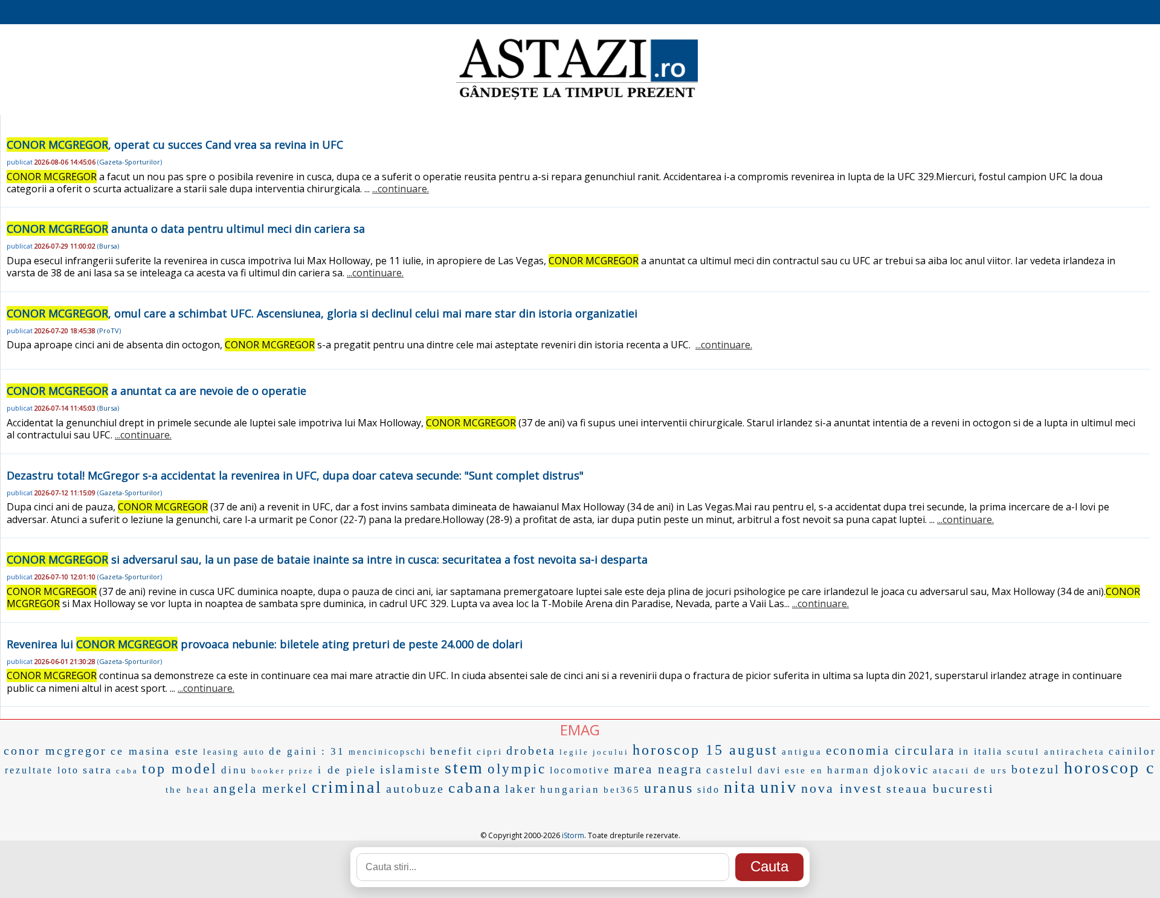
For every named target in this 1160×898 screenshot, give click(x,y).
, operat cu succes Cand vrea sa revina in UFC (175, 144)
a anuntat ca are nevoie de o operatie (156, 390)
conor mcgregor (55, 750)
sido (708, 789)
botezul (1035, 769)
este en (804, 770)
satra (97, 770)
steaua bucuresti (940, 788)
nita (740, 787)
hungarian (570, 789)
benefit (451, 751)
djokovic (901, 769)
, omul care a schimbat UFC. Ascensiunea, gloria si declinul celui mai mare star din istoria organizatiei (322, 313)
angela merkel (260, 788)
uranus (669, 788)
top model (180, 768)
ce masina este (155, 751)
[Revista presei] (577, 98)
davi (769, 770)
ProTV (109, 330)
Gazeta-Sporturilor (129, 161)
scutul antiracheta (1056, 751)
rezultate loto (42, 770)
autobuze (415, 788)
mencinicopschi (388, 751)
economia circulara (890, 750)
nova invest (842, 788)
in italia (981, 751)
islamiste (410, 769)
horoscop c (1109, 767)
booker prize (282, 770)
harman (848, 770)
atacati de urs (970, 770)
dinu (234, 770)
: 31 (333, 751)
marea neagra (658, 769)
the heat (188, 790)
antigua (802, 751)
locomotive (580, 770)
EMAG (580, 730)
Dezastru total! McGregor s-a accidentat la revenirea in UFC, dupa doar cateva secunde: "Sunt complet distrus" (295, 475)
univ (779, 787)
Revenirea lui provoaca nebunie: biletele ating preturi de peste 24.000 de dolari (265, 644)
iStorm (573, 835)
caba (127, 770)
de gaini (293, 751)
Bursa (108, 245)
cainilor (1132, 751)
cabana (474, 787)
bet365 (622, 790)
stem (464, 767)
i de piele (347, 770)
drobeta (531, 750)
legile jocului (594, 751)
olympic (517, 768)
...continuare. (400, 188)
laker (520, 788)
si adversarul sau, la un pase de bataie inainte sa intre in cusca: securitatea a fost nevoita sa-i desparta (327, 559)
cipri (490, 751)
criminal (347, 787)
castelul (730, 770)
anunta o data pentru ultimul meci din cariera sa (186, 228)
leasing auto (234, 751)
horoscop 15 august (705, 750)
